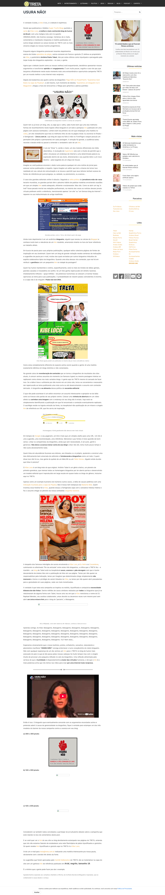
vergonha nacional (72, 491)
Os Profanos (117, 206)
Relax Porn (116, 252)
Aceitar (36, 892)
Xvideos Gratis (134, 261)
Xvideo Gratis (117, 245)
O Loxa (131, 211)
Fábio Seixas (79, 459)
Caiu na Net (117, 233)
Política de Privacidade (124, 888)
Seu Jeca (116, 211)
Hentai (131, 231)
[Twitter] (115, 278)
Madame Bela (87, 485)
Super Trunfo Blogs (56, 28)
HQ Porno (132, 247)
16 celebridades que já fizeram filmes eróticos (130, 166)
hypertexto (69, 151)
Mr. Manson (66, 623)
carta (25, 31)
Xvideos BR (117, 247)
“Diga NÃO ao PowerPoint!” (76, 80)
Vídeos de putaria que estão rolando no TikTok (132, 187)
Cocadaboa (93, 564)
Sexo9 (115, 240)
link (85, 128)
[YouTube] (133, 278)
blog (35, 570)
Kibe (27, 57)
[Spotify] (139, 278)
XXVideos (116, 256)
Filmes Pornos (134, 238)
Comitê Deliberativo (62, 860)
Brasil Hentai (133, 240)
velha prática (74, 180)
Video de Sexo (118, 249)
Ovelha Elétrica (134, 209)
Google (37, 436)
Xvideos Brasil (134, 235)
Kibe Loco (34, 31)
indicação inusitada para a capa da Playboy (40, 485)
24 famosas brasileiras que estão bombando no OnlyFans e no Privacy (132, 145)
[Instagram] (127, 278)
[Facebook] (121, 278)
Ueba (25, 134)
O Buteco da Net (134, 206)
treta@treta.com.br (47, 852)
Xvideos (115, 254)
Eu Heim (83, 564)
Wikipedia (46, 623)
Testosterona (117, 209)
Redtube (116, 235)
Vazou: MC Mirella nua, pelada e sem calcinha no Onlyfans (131, 156)
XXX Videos (117, 242)
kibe (41, 23)
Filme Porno (133, 249)
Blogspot (94, 239)
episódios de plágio (44, 54)
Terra (62, 235)
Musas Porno (117, 238)
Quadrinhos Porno (135, 233)
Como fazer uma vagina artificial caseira (130, 177)
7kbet (115, 231)
